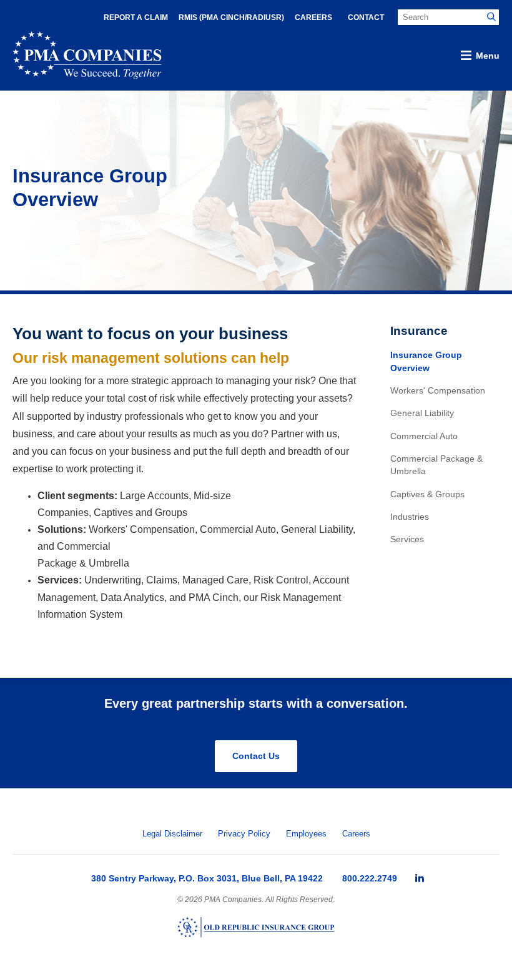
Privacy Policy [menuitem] (244, 834)
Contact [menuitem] (366, 17)
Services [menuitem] (407, 539)
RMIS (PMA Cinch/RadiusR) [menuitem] (231, 17)
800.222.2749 (369, 878)
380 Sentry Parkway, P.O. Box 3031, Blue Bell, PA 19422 (207, 878)
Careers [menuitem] (313, 17)
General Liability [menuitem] (422, 413)
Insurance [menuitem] (419, 330)
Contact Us (256, 756)
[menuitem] (419, 878)
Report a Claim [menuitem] (136, 17)
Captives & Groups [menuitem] (427, 494)
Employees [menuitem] (306, 834)
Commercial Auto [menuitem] (424, 436)
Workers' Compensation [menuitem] (437, 390)
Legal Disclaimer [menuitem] (172, 834)
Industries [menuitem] (409, 517)
